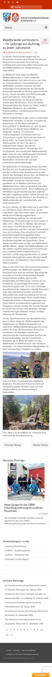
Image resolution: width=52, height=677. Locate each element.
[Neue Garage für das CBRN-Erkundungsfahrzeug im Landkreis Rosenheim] (26, 481)
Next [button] (46, 498)
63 (7, 635)
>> (11, 635)
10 (41, 630)
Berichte (19, 52)
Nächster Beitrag (40, 445)
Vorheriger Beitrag (12, 445)
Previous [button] (5, 498)
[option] (26, 497)
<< (7, 630)
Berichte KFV (27, 52)
